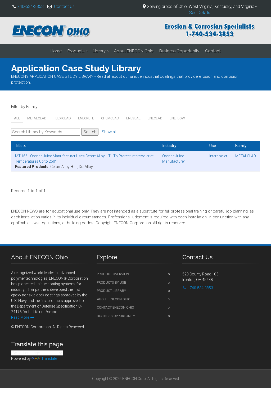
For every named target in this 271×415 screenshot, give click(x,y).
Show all (109, 131)
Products (75, 51)
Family (240, 145)
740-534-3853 (30, 6)
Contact (212, 51)
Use (212, 145)
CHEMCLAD (110, 118)
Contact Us (64, 6)
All (17, 118)
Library (99, 51)
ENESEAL (133, 118)
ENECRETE (86, 118)
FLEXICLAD (62, 118)
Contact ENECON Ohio (115, 307)
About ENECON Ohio (133, 51)
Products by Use (111, 282)
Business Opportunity (179, 51)
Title (19, 145)
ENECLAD (155, 118)
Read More (20, 317)
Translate (49, 358)
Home (56, 51)
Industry (169, 145)
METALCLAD (37, 118)
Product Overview (113, 274)
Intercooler (218, 156)
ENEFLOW (177, 118)
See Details (199, 12)
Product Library (111, 291)
